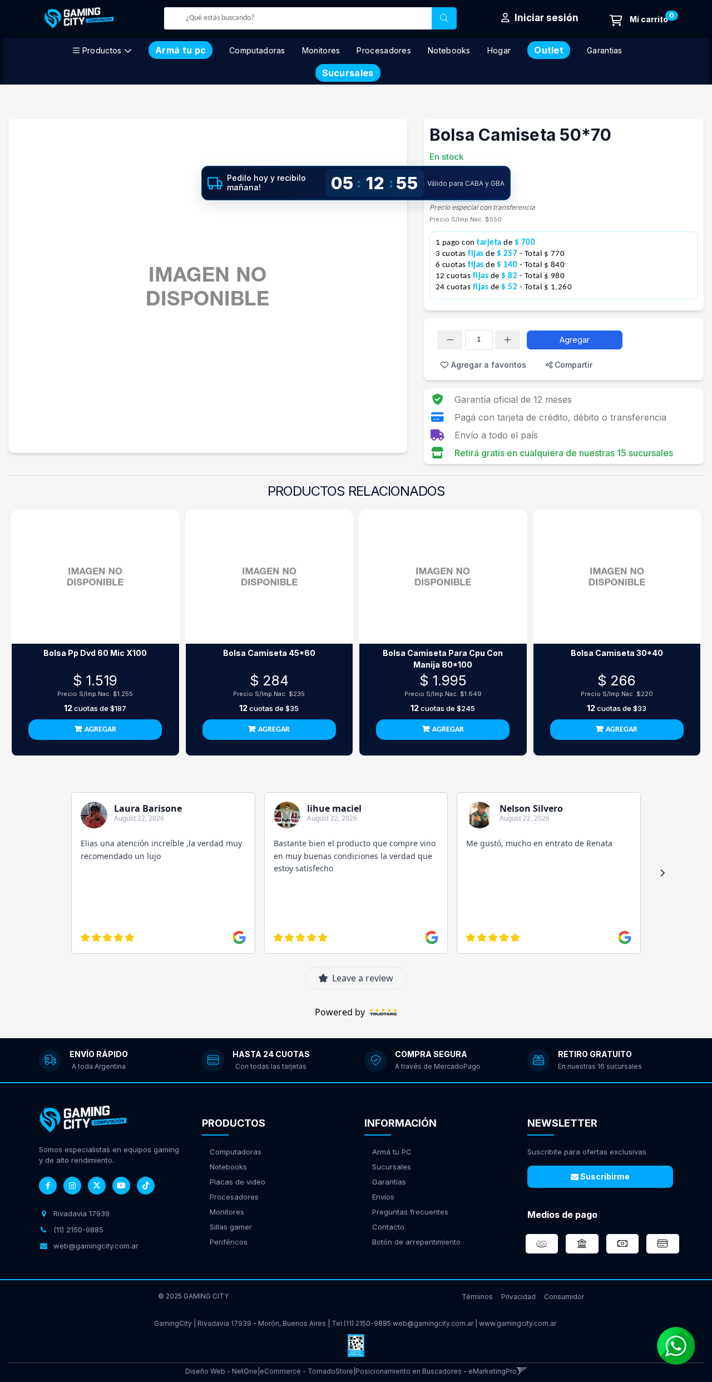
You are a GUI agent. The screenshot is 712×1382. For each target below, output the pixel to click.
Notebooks (449, 50)
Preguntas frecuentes (410, 1211)
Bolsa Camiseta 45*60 (269, 653)
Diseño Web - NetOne (221, 1371)
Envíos (383, 1196)
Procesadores (384, 50)
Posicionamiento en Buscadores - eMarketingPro (436, 1371)
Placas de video (237, 1181)
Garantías (389, 1181)
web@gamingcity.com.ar (433, 1323)
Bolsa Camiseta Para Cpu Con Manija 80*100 (443, 658)
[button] (522, 1371)
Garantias (604, 50)
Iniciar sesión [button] (545, 17)
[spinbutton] (479, 340)
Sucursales (391, 1166)
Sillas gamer (231, 1226)
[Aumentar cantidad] (507, 339)
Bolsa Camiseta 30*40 (617, 653)
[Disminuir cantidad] (449, 339)
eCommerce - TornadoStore (306, 1371)
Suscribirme (604, 1176)
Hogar (499, 50)
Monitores (321, 50)
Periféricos (229, 1241)
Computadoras (257, 50)
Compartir (572, 364)
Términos (477, 1296)
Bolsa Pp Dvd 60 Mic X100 (95, 653)
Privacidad (518, 1296)
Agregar (575, 339)
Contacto (388, 1226)
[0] (639, 20)
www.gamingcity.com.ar (517, 1323)
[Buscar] (444, 18)
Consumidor (564, 1296)
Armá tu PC (392, 1151)
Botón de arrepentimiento (416, 1241)
